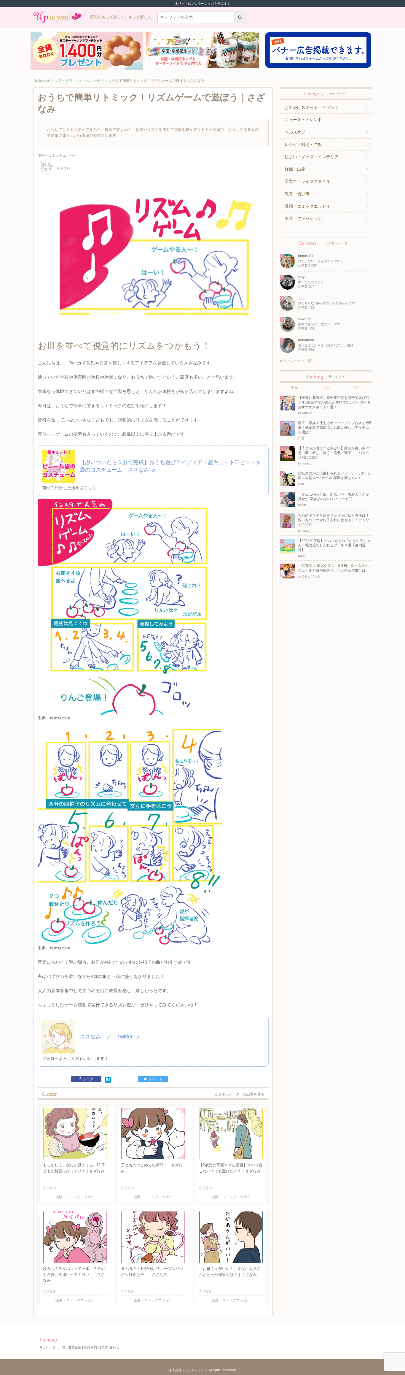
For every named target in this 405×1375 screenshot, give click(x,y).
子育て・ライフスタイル (307, 181)
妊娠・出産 (295, 169)
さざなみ (63, 168)
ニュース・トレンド (303, 119)
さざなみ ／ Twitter (107, 1037)
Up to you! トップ (47, 81)
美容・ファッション (303, 218)
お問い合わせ (109, 1347)
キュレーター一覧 (297, 361)
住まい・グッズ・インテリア (312, 156)
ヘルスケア (295, 132)
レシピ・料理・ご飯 (303, 144)
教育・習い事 (297, 193)
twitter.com (60, 718)
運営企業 (74, 1347)
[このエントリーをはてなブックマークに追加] (108, 1079)
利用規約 (90, 1347)
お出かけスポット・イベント (312, 107)
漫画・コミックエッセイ (84, 81)
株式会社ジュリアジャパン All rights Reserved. (202, 1370)
